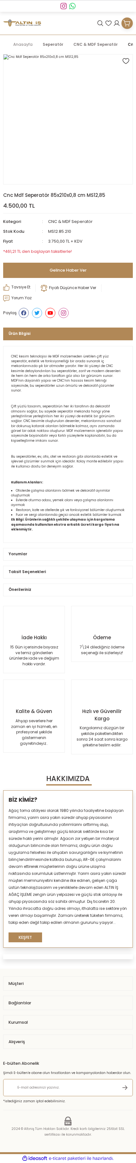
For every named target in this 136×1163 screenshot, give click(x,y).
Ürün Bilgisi (19, 333)
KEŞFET (25, 937)
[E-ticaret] (67, 1158)
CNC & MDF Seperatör (70, 221)
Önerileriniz (20, 589)
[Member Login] (116, 23)
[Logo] (22, 23)
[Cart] (127, 23)
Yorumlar (18, 554)
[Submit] (125, 1087)
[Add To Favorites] (126, 61)
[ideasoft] (34, 1158)
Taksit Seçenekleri (27, 571)
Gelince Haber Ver (68, 270)
